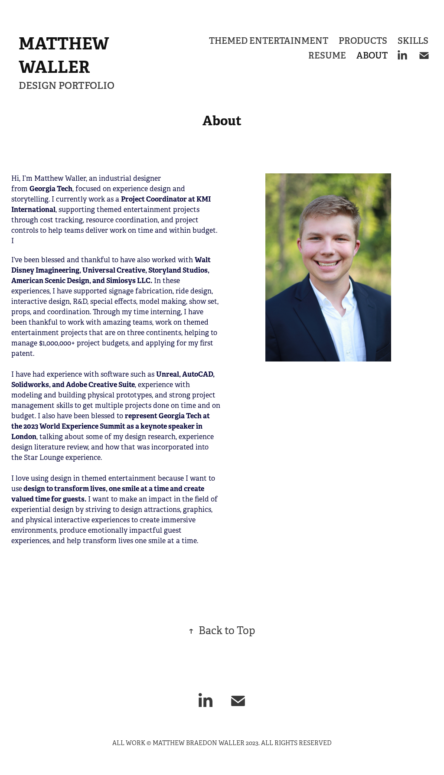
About (372, 55)
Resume (327, 55)
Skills (413, 40)
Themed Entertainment (268, 40)
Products (363, 40)
